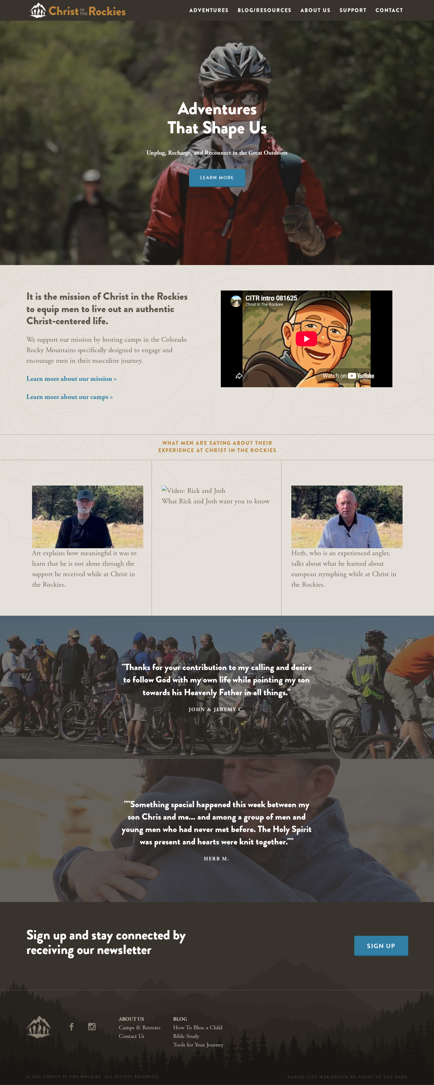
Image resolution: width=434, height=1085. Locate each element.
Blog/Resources (265, 10)
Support (353, 10)
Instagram (97, 1025)
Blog (180, 1019)
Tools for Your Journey (198, 1044)
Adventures (209, 10)
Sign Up (381, 946)
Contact (389, 10)
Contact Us (131, 1036)
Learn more (217, 177)
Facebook (77, 1025)
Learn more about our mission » (71, 378)
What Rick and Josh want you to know (216, 501)
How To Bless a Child (197, 1027)
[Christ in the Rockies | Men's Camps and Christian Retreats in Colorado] (78, 10)
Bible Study (186, 1036)
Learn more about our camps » (69, 397)
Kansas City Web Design (318, 1077)
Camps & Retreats (139, 1027)
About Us (316, 10)
